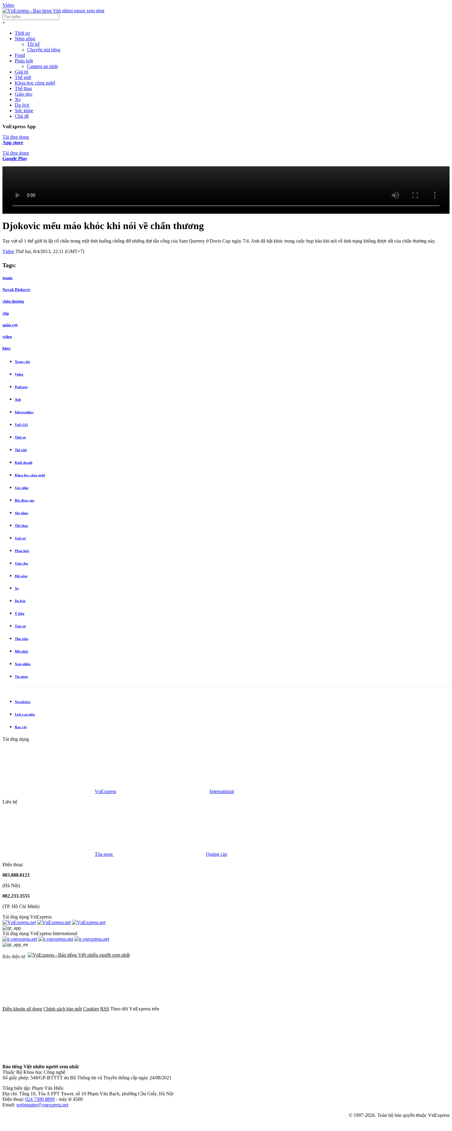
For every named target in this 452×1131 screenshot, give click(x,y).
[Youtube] (393, 1008)
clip (5, 313)
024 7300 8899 (40, 1099)
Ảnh (18, 399)
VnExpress (105, 791)
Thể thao (23, 88)
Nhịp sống (25, 38)
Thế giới (23, 77)
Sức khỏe (24, 110)
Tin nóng (21, 676)
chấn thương (13, 301)
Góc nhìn (21, 488)
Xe (18, 99)
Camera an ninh (42, 66)
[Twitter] (300, 1008)
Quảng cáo (216, 854)
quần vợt (10, 325)
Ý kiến (19, 613)
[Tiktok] (48, 1056)
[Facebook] (207, 1008)
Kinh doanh (23, 462)
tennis (7, 278)
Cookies (91, 1008)
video (7, 336)
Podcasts (21, 387)
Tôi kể (33, 44)
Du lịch (22, 105)
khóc (6, 348)
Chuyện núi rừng (43, 49)
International (222, 791)
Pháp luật (24, 60)
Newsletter (22, 702)
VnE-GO (21, 425)
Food (20, 55)
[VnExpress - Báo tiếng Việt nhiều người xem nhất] (53, 10)
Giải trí (21, 71)
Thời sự (22, 33)
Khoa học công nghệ (35, 82)
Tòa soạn (104, 854)
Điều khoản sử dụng (22, 1008)
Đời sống (21, 576)
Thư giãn (21, 639)
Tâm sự (20, 626)
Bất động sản (24, 500)
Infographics (24, 412)
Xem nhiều (22, 664)
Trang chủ (22, 361)
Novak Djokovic (16, 289)
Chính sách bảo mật (62, 1008)
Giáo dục (24, 94)
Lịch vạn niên (25, 714)
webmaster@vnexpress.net (42, 1104)
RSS (104, 1008)
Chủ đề (22, 116)
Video (8, 5)
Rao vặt (21, 727)
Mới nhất (21, 651)
